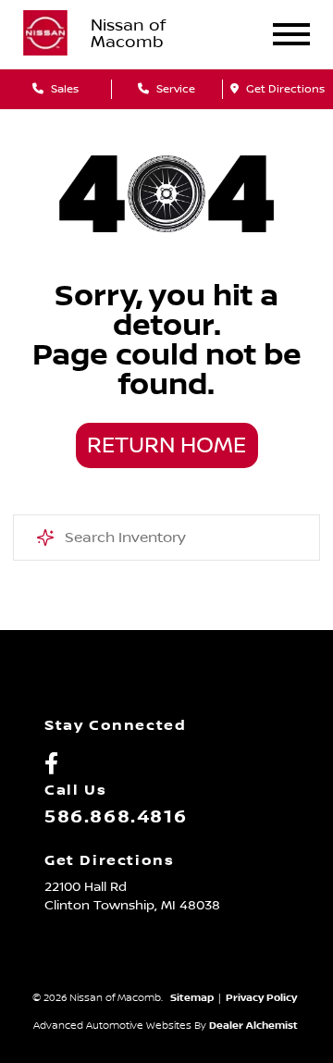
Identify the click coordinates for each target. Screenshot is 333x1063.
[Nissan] (45, 33)
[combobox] (166, 537)
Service (174, 89)
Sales (63, 89)
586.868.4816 (115, 817)
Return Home (166, 446)
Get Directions (284, 89)
